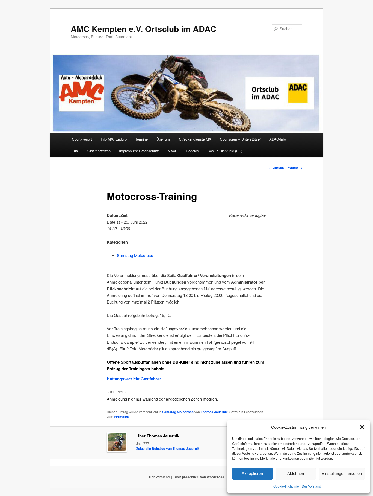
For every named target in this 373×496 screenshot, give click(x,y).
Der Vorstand (311, 486)
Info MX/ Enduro (114, 139)
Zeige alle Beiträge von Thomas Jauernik (170, 448)
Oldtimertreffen (99, 150)
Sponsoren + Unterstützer (240, 139)
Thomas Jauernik (214, 411)
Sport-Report (82, 139)
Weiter (295, 167)
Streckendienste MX (195, 139)
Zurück (276, 167)
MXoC (172, 150)
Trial (75, 150)
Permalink (122, 416)
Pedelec (192, 150)
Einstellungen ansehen (342, 473)
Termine (141, 139)
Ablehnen (295, 473)
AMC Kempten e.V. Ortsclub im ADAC (143, 28)
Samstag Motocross (135, 255)
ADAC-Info (277, 139)
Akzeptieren (252, 473)
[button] (362, 427)
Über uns (163, 139)
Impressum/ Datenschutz (139, 150)
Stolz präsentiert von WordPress (199, 476)
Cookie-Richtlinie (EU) (225, 150)
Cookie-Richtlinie (286, 486)
